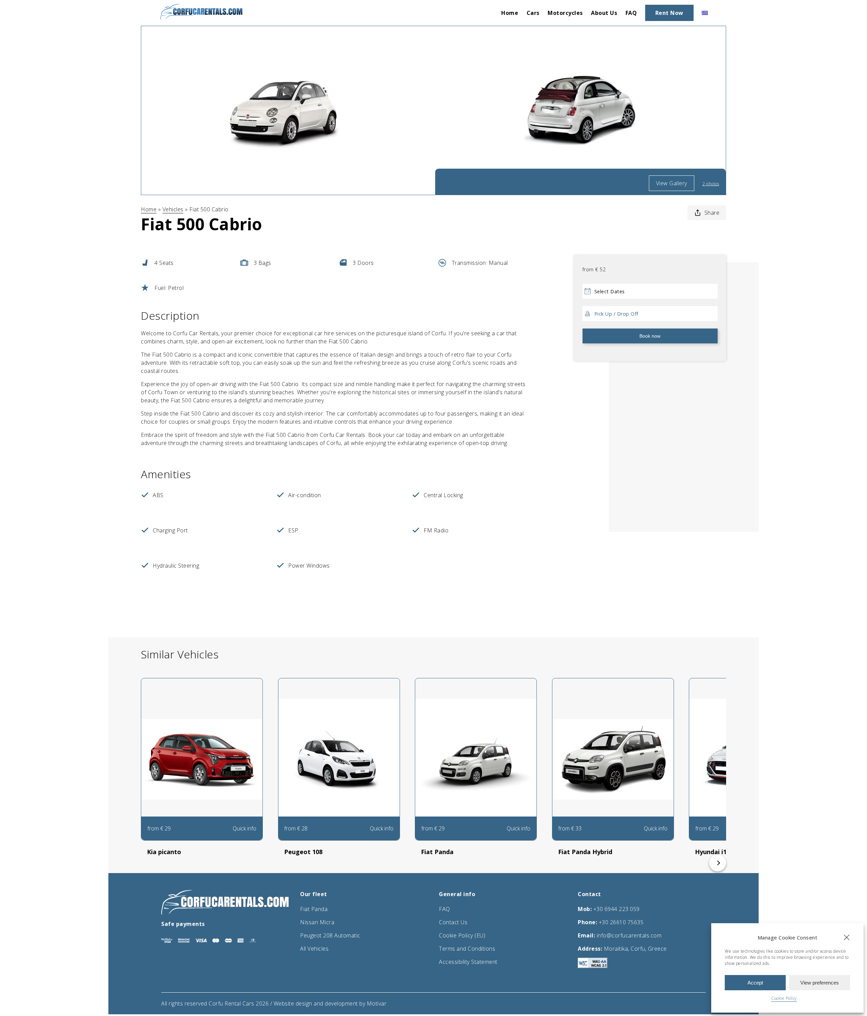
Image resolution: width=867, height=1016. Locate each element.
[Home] (201, 18)
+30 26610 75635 (621, 922)
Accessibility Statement (468, 962)
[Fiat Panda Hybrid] (613, 759)
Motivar (377, 1003)
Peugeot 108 (303, 852)
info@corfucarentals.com (629, 935)
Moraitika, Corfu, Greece (635, 948)
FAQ (444, 909)
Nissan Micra (317, 922)
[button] (846, 937)
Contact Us (453, 922)
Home (148, 209)
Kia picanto (164, 852)
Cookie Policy (784, 998)
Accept (755, 983)
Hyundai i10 (712, 852)
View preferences (819, 983)
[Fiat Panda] (475, 759)
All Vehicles (314, 948)
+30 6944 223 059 (616, 909)
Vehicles (173, 209)
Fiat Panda (437, 852)
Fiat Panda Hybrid (585, 852)
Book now (649, 336)
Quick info (244, 828)
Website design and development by (320, 1003)
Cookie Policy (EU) (462, 935)
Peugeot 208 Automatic (330, 935)
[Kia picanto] (201, 759)
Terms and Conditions (467, 948)
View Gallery (671, 183)
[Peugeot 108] (339, 759)
